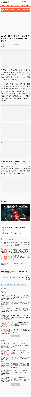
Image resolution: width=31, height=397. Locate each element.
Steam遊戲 (22, 9)
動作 (23, 263)
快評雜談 (22, 5)
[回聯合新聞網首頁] (1, 2)
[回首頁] (5, 2)
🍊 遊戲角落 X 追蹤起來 (11, 233)
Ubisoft (4, 263)
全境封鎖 (4, 264)
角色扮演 (10, 263)
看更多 (15, 336)
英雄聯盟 (8, 9)
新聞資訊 (15, 5)
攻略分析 (3, 5)
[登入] (27, 1)
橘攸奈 (15, 9)
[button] (29, 1)
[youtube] (25, 1)
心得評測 (9, 5)
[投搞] (22, 1)
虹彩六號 (17, 263)
